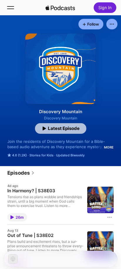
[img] (60, 8)
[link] (21, 173)
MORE (109, 147)
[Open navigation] (10, 7)
